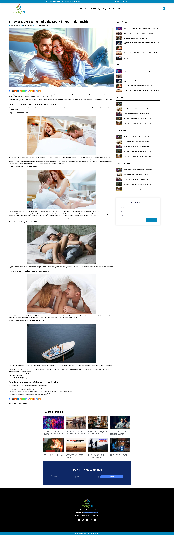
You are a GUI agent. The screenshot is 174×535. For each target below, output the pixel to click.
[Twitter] (26, 91)
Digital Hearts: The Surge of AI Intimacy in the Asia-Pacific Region (120, 455)
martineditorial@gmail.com (90, 512)
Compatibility (106, 9)
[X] (13, 91)
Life (73, 9)
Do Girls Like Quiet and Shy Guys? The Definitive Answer (97, 432)
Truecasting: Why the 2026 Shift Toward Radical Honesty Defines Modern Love (75, 456)
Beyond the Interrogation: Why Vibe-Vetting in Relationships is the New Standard (54, 433)
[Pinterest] (34, 91)
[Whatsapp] (23, 91)
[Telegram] (37, 91)
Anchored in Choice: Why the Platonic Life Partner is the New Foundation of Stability (97, 456)
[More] (39, 91)
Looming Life (97, 533)
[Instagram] (29, 91)
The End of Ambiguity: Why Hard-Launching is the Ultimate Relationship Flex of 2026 (119, 433)
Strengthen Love (23, 403)
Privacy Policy (79, 510)
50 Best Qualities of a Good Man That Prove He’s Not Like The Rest (75, 432)
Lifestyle (79, 9)
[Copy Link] (31, 91)
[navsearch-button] (164, 8)
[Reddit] (15, 91)
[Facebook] (10, 91)
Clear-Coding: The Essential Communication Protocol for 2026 (53, 455)
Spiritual (87, 9)
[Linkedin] (18, 91)
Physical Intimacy (118, 9)
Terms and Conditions (92, 510)
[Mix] (21, 91)
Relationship (96, 9)
